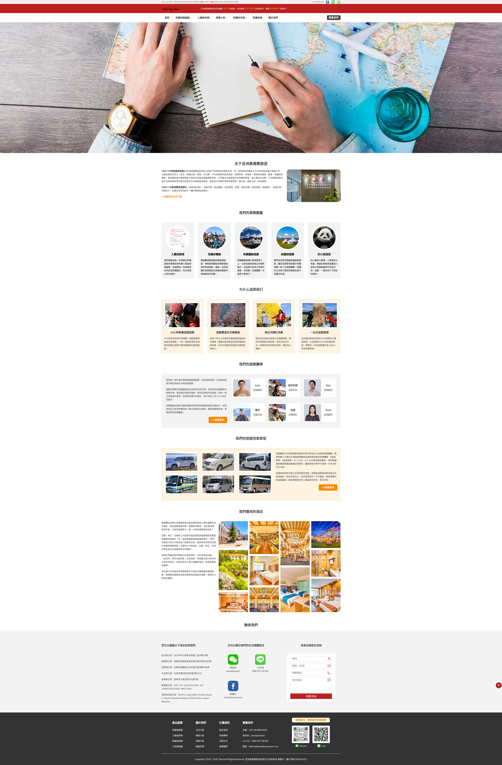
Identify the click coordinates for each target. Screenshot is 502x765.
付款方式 (223, 741)
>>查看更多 (218, 420)
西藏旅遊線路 (183, 17)
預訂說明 (223, 730)
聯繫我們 (334, 17)
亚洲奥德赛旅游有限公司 (256, 759)
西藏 (202, 2)
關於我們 (273, 17)
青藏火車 (220, 17)
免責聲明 (223, 735)
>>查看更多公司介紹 (171, 196)
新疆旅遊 (257, 17)
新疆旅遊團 (177, 741)
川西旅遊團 (177, 746)
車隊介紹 (200, 741)
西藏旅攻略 (239, 17)
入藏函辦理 (177, 735)
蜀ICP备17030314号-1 (296, 759)
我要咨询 (311, 696)
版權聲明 (223, 746)
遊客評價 (200, 746)
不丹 (207, 2)
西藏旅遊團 (177, 730)
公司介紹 (200, 730)
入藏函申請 (203, 17)
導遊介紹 (200, 735)
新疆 (211, 2)
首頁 (167, 17)
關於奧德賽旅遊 (317, 2)
